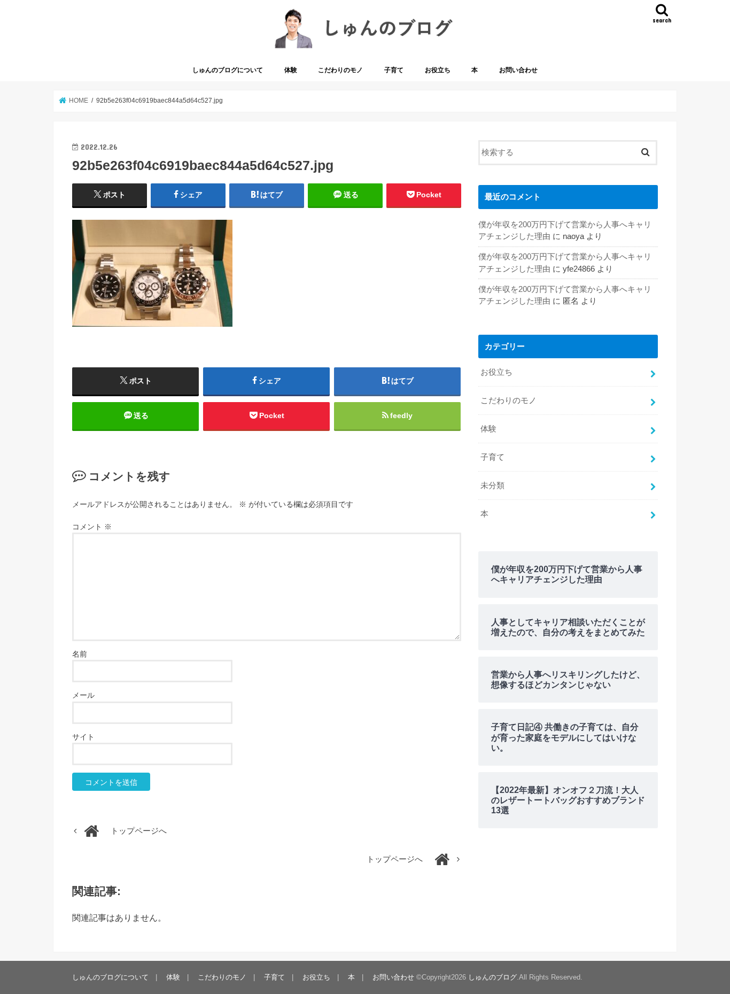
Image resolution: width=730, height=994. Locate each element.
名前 (79, 654)
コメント (92, 526)
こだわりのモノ (340, 70)
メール (83, 695)
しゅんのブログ (492, 977)
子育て (393, 70)
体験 (290, 70)
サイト (83, 737)
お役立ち (438, 70)
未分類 (492, 485)
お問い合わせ (518, 70)
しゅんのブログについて (227, 70)
